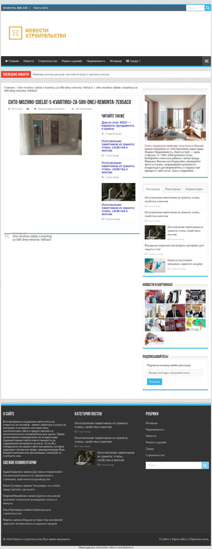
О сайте (164, 539)
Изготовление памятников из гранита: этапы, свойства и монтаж (118, 145)
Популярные (173, 189)
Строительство (47, 61)
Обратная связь (199, 539)
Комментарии (194, 189)
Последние (153, 189)
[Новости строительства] (38, 33)
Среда (134, 61)
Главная (14, 61)
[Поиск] (208, 8)
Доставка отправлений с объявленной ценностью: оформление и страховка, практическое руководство (33, 475)
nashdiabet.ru (125, 547)
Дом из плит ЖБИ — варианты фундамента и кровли (118, 125)
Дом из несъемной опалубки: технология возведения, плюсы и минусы (31, 499)
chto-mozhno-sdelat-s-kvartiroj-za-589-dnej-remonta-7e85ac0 (55, 87)
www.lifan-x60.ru (106, 547)
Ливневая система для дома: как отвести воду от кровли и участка (71, 74)
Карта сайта (41, 7)
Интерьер (116, 61)
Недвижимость (96, 61)
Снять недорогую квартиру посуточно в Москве (174, 145)
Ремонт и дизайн (72, 61)
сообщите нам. (12, 455)
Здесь (175, 170)
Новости (28, 61)
